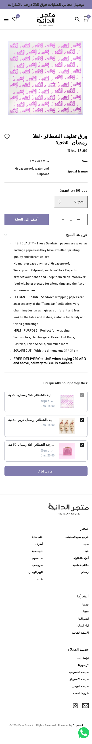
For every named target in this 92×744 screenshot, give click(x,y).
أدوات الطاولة (81, 558)
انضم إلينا (83, 619)
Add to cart (46, 471)
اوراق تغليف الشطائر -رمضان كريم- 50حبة (31, 420)
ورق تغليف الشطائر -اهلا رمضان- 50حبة (31, 395)
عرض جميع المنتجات (77, 537)
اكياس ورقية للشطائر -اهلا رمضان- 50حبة (31, 444)
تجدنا (86, 611)
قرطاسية (37, 551)
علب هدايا (37, 537)
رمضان (85, 572)
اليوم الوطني (35, 572)
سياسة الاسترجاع (79, 679)
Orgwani (78, 725)
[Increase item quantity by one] (59, 219)
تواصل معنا (83, 658)
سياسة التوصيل (80, 686)
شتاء (40, 579)
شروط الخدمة (81, 693)
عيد (87, 551)
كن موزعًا (83, 665)
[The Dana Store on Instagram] (75, 705)
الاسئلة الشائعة (80, 633)
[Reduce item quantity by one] (82, 219)
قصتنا (85, 604)
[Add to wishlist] (7, 136)
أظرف (39, 544)
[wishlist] (14, 19)
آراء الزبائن (83, 625)
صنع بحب (37, 565)
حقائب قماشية (81, 565)
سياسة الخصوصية (79, 672)
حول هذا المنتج (77, 235)
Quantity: (73, 191)
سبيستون (37, 558)
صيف (86, 544)
